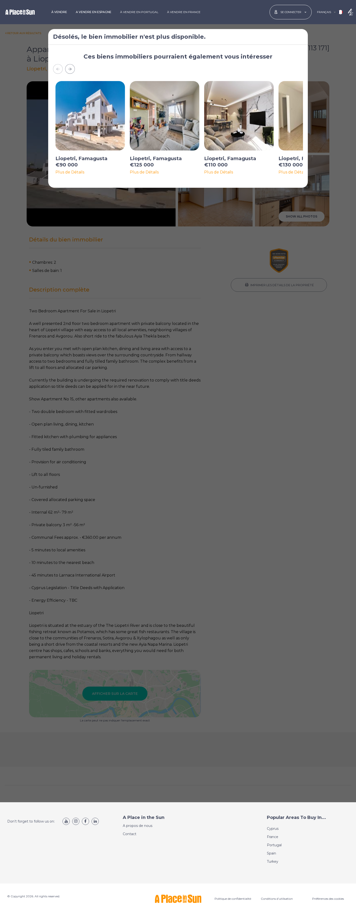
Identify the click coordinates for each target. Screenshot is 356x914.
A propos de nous (137, 826)
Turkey (272, 861)
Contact (129, 834)
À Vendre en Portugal (139, 12)
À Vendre (59, 12)
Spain (271, 853)
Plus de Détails (69, 172)
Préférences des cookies (328, 898)
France (272, 837)
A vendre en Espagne (93, 12)
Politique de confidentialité (233, 898)
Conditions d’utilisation (277, 898)
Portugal (274, 845)
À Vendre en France (184, 12)
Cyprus (273, 828)
